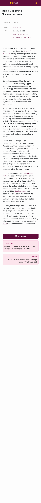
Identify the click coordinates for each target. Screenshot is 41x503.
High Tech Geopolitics (20, 34)
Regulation (27, 37)
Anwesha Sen (17, 28)
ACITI (5, 224)
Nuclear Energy (18, 37)
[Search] (36, 3)
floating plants (20, 191)
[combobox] (36, 3)
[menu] (5, 3)
